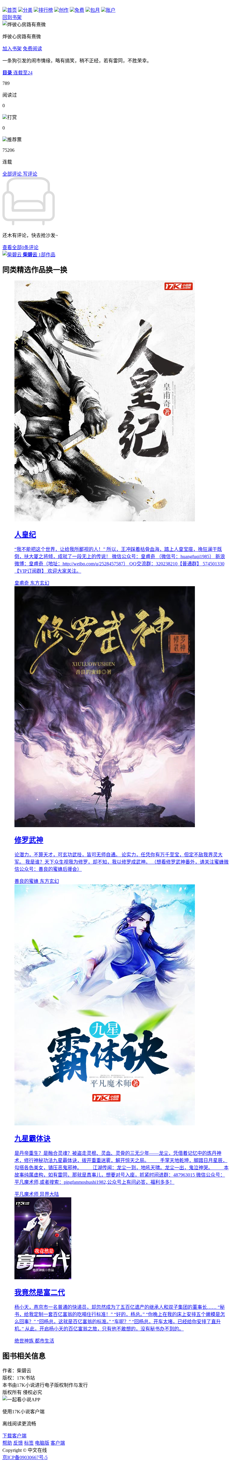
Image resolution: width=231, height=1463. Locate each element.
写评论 (30, 174)
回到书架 (12, 17)
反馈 (18, 1443)
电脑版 (42, 1443)
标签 (29, 1443)
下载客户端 (14, 1435)
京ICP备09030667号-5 (25, 1457)
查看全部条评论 (20, 247)
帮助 (7, 1443)
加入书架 (12, 48)
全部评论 (12, 174)
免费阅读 (32, 48)
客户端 (58, 1443)
